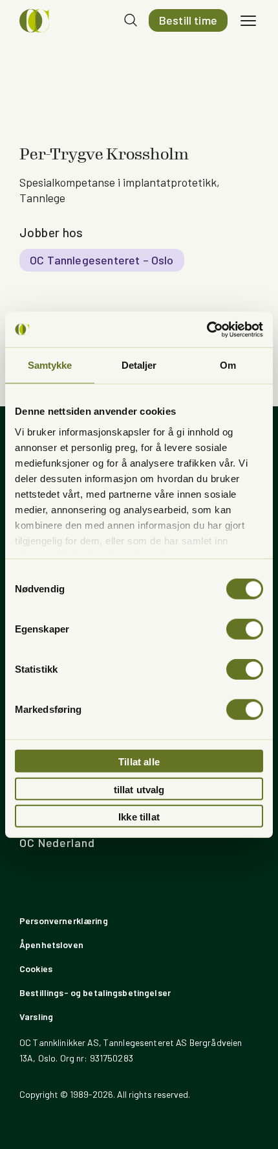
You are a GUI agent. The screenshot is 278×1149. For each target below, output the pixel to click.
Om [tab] (228, 365)
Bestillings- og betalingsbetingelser (95, 992)
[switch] (244, 629)
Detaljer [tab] (139, 365)
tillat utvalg (139, 789)
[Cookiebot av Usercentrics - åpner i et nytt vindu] (206, 329)
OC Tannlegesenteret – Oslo (102, 260)
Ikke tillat (139, 816)
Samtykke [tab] (50, 365)
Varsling (36, 1016)
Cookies (35, 968)
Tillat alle (139, 761)
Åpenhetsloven (51, 944)
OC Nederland (57, 842)
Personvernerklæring (63, 920)
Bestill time (188, 20)
